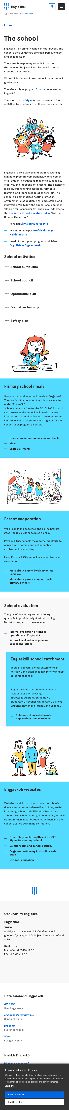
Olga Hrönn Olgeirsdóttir (25, 245)
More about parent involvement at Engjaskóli (31, 572)
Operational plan (23, 294)
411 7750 (13, 1006)
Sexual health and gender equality (31, 845)
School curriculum (24, 267)
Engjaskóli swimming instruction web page (33, 852)
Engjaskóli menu (20, 448)
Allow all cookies (16, 1094)
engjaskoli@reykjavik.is (19, 1017)
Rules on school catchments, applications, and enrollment (34, 716)
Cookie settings (15, 1102)
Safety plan (19, 321)
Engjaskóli (14, 13)
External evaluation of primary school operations (29, 642)
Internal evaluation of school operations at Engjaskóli (28, 633)
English (52, 6)
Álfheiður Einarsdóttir (34, 223)
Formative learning (24, 307)
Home (6, 13)
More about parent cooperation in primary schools (31, 581)
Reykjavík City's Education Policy (29, 213)
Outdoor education (22, 860)
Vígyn (28, 100)
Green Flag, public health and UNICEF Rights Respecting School (33, 838)
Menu (13, 443)
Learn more (11, 1086)
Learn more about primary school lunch (34, 438)
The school (27, 13)
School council (21, 280)
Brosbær (41, 89)
